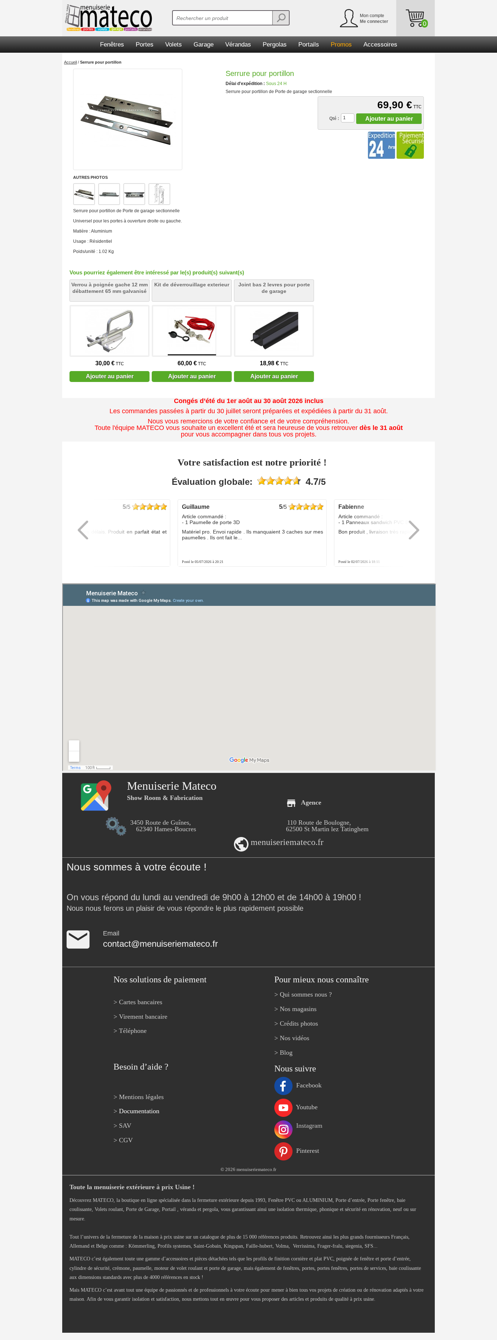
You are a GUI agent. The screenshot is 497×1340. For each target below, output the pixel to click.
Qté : (334, 118)
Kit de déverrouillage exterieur (191, 284)
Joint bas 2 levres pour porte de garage (274, 288)
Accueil (70, 62)
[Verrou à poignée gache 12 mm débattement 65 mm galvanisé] (109, 331)
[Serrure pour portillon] (128, 119)
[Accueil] (107, 17)
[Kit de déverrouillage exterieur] (192, 331)
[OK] (280, 18)
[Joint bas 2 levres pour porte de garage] (274, 331)
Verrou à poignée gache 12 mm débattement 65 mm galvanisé (109, 288)
